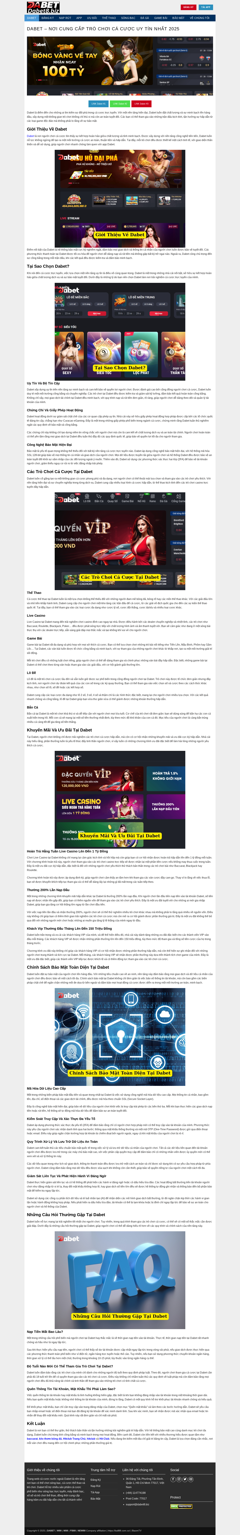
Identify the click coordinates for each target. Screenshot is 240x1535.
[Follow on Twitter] (185, 1479)
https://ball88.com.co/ (119, 1530)
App (79, 18)
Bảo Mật (95, 1498)
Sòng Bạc (128, 18)
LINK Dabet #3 (141, 104)
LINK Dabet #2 (120, 104)
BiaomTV (136, 1530)
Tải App (95, 1492)
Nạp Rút (65, 18)
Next (215, 66)
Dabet (30, 136)
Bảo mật (178, 18)
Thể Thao (109, 18)
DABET (31, 18)
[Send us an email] (190, 1479)
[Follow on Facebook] (173, 1479)
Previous (25, 66)
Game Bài (160, 18)
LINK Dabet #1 (98, 104)
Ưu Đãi (92, 18)
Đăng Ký (48, 18)
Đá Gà (145, 18)
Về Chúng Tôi (199, 18)
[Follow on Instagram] (179, 1479)
